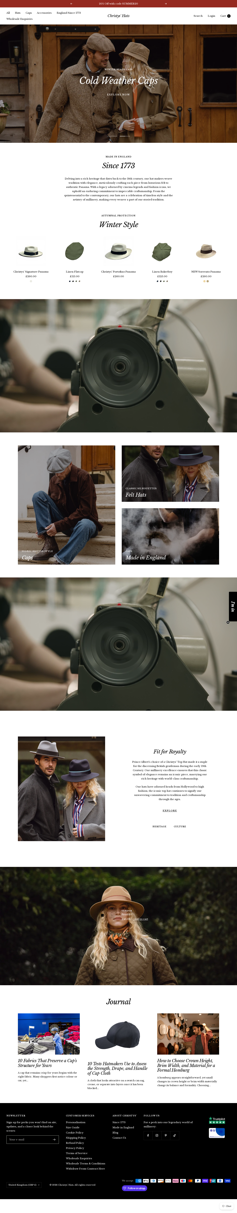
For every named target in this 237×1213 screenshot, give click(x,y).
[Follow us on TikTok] (174, 1141)
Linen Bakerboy (162, 278)
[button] (233, 606)
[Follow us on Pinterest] (165, 1141)
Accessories (44, 12)
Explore (170, 817)
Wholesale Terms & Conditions (85, 1169)
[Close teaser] (228, 622)
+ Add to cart (140, 925)
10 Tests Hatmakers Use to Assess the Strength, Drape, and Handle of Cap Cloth (117, 1075)
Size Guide (72, 1133)
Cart (224, 15)
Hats (17, 12)
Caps (29, 12)
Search (198, 15)
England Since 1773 (69, 12)
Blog (115, 1139)
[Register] (54, 1146)
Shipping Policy (76, 1144)
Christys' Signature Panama (31, 278)
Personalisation (75, 1128)
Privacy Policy (75, 1154)
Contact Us (119, 1144)
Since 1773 (119, 1128)
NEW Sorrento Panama (206, 278)
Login (211, 15)
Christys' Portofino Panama (118, 278)
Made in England (123, 1133)
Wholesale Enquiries (19, 18)
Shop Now (118, 86)
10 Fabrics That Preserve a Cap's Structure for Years (47, 1069)
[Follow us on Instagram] (157, 1141)
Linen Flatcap (74, 278)
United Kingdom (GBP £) (22, 1191)
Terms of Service (77, 1159)
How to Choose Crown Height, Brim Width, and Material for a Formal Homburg (186, 1072)
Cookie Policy (75, 1139)
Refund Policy (75, 1149)
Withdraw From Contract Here (85, 1175)
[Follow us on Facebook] (148, 1141)
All (8, 12)
